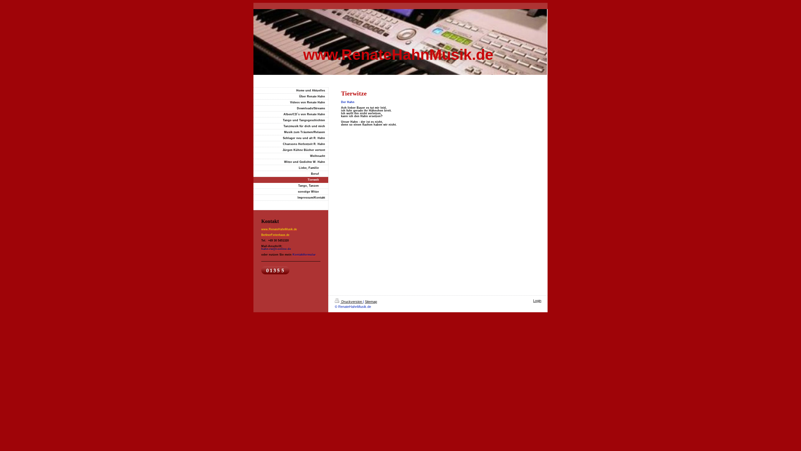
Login (537, 301)
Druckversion (351, 301)
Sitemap (371, 301)
